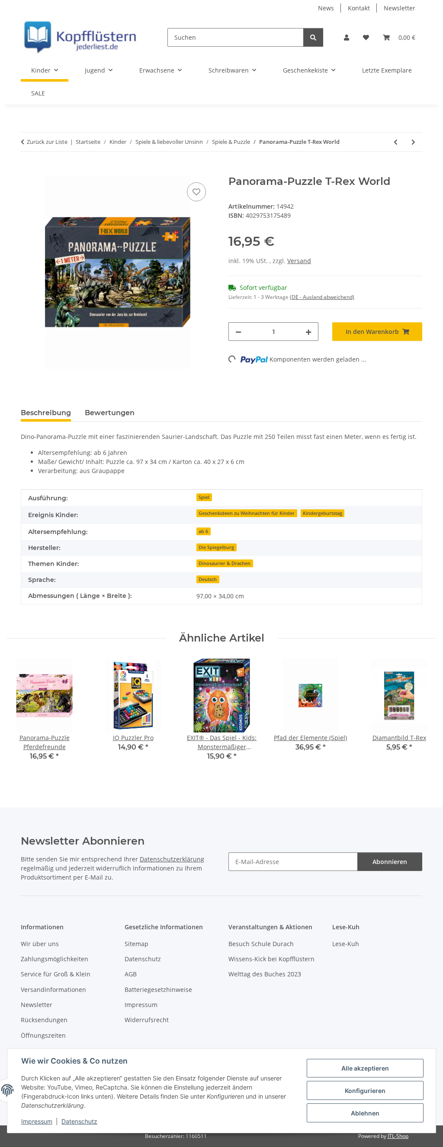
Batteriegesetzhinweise (158, 989)
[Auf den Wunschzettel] (196, 191)
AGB (131, 974)
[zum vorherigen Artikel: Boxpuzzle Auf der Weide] (395, 142)
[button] (346, 37)
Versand (299, 261)
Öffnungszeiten (43, 1035)
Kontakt (359, 8)
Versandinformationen (53, 989)
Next (422, 716)
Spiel (204, 497)
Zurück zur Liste (47, 142)
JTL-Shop (398, 1136)
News (326, 8)
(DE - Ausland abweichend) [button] (322, 297)
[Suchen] (313, 37)
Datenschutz (79, 1121)
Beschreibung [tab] (46, 413)
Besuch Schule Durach (261, 944)
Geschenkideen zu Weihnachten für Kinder (247, 513)
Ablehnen (365, 1113)
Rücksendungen (44, 1020)
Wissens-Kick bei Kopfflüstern (271, 959)
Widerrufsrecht (147, 1020)
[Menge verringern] (238, 331)
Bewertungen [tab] (110, 413)
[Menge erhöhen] (308, 331)
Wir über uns (40, 944)
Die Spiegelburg (216, 547)
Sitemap (136, 944)
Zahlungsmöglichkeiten (54, 959)
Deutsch (208, 579)
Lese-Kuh (345, 944)
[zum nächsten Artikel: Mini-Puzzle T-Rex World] (413, 142)
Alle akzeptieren (365, 1068)
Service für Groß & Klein (55, 974)
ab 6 (203, 531)
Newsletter (399, 8)
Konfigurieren (365, 1090)
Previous (21, 716)
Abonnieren (389, 862)
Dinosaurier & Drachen (224, 563)
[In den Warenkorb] (28, 170)
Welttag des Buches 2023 (264, 974)
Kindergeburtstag (322, 513)
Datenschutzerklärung (172, 859)
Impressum (36, 1121)
